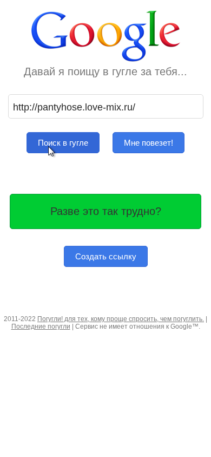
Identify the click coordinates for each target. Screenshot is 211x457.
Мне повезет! (148, 142)
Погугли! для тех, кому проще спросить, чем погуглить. (120, 319)
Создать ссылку (105, 256)
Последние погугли (40, 326)
